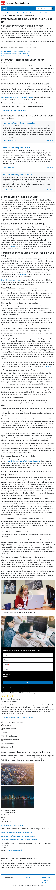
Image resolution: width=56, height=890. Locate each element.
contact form (23, 274)
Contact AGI (13, 246)
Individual (7, 674)
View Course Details (9, 140)
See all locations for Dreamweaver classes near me (17, 836)
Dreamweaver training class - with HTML (16, 54)
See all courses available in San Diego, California (17, 832)
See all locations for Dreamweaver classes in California (19, 840)
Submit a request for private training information (17, 97)
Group (6, 677)
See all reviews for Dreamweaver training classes (17, 717)
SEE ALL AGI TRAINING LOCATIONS (46, 880)
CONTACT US (28, 878)
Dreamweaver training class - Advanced (16, 56)
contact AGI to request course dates (14, 110)
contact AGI (50, 366)
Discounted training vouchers (10, 280)
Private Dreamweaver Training (13, 825)
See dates (50, 140)
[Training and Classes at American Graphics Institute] (3, 3)
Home (3, 13)
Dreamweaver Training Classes (40, 13)
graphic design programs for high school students (24, 461)
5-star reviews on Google (14, 850)
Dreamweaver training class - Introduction (16, 51)
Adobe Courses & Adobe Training (17, 13)
